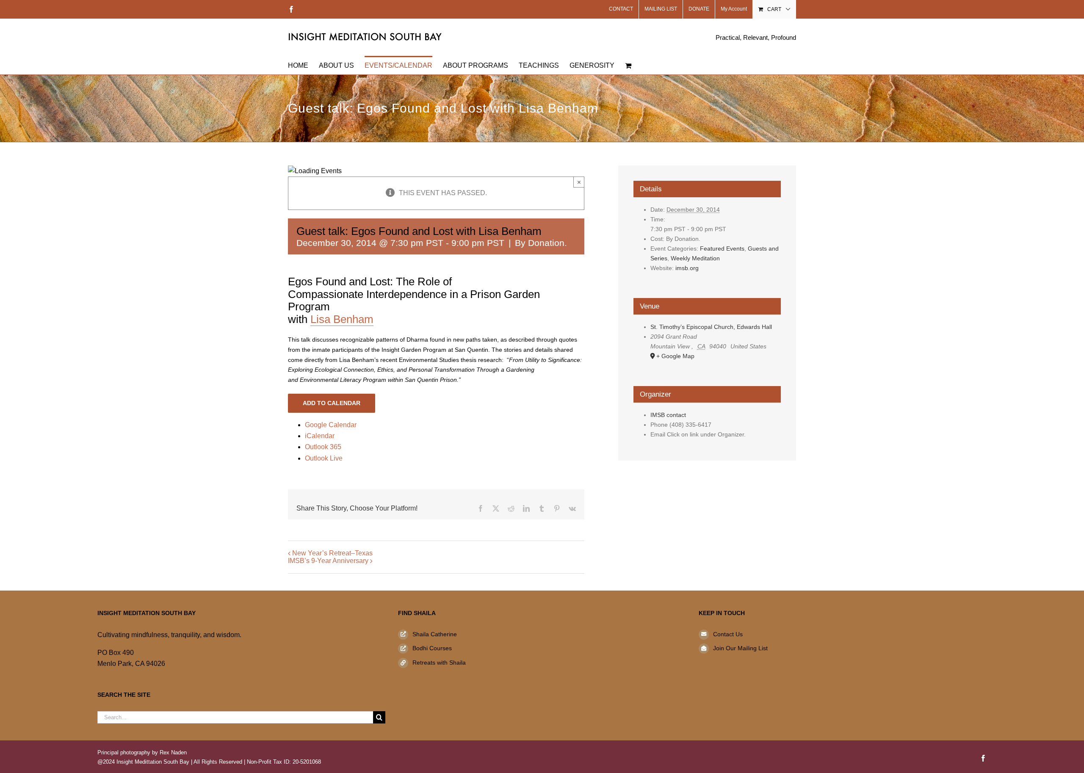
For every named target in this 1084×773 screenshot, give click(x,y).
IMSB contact (668, 414)
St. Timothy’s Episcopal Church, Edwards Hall (711, 326)
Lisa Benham (341, 319)
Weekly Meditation (695, 258)
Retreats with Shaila (439, 662)
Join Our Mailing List (740, 648)
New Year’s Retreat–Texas (332, 553)
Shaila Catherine (434, 634)
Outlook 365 (323, 446)
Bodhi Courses (432, 648)
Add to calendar (331, 403)
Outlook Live (324, 458)
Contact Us (728, 634)
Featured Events (722, 248)
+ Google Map (675, 356)
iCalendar (320, 435)
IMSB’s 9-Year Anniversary (328, 560)
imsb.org (687, 268)
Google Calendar (331, 424)
